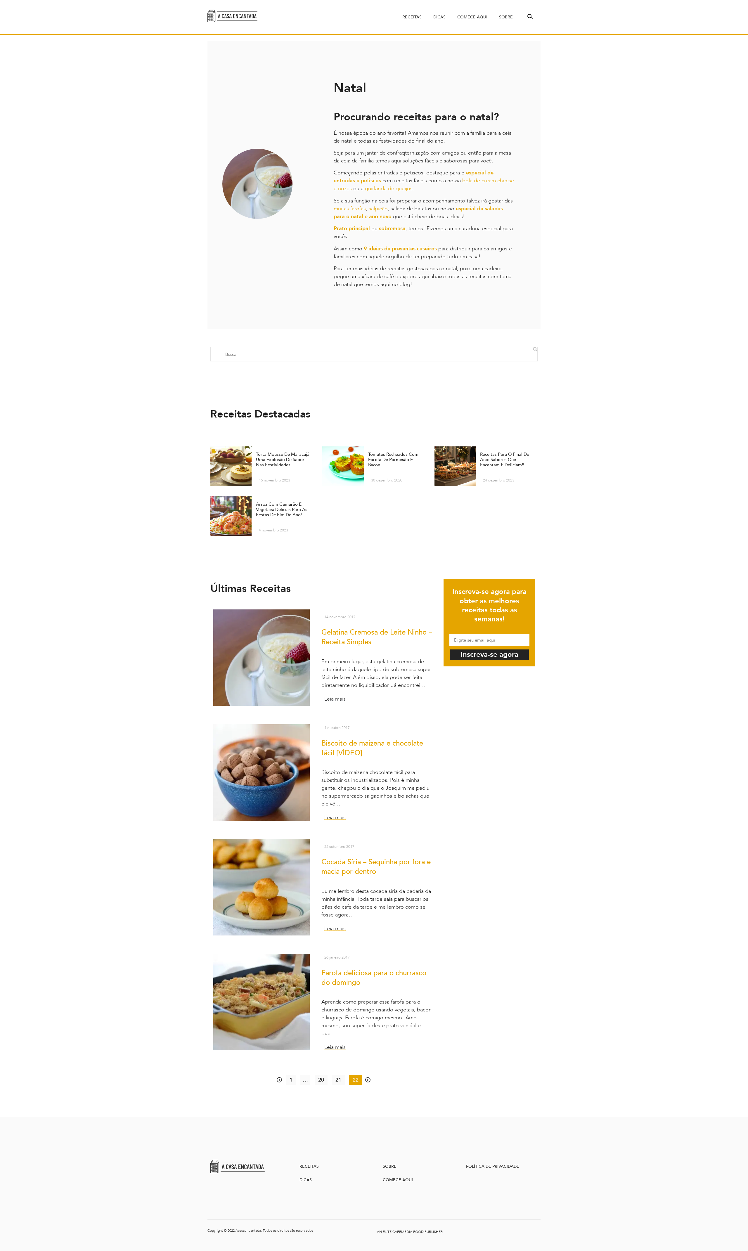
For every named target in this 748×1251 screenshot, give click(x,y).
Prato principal (352, 228)
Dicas (439, 17)
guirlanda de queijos (388, 188)
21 (340, 1079)
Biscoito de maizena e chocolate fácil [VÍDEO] (372, 748)
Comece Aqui (472, 17)
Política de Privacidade (492, 1166)
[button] (529, 16)
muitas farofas (350, 208)
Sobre (506, 17)
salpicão (378, 208)
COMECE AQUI (398, 1180)
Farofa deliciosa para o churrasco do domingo (373, 977)
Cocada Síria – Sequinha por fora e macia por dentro (376, 866)
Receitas (412, 17)
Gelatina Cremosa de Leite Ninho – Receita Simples (376, 637)
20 (323, 1079)
